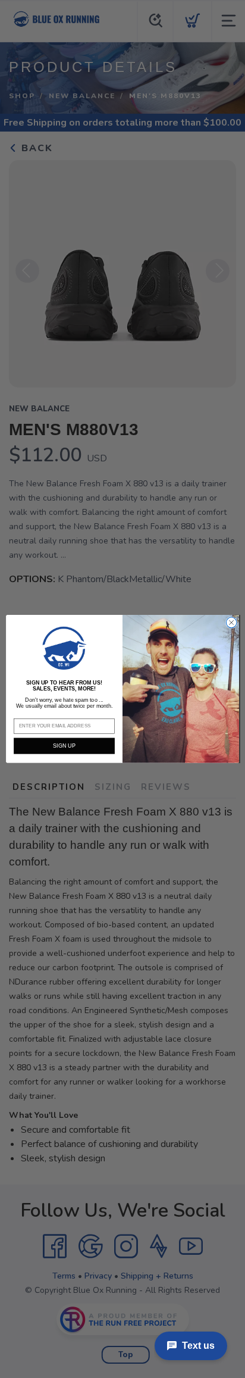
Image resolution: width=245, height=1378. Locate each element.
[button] (64, 648)
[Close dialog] (231, 622)
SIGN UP (64, 746)
